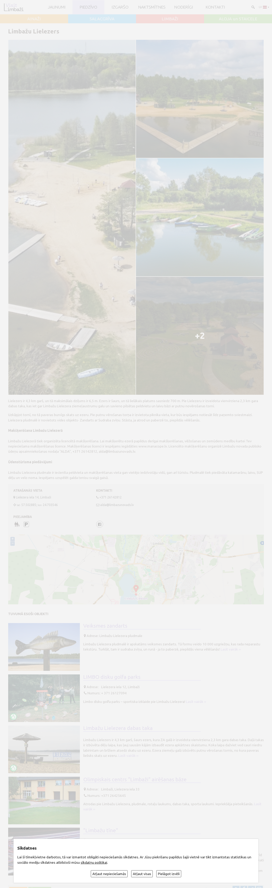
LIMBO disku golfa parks (112, 677)
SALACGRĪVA (102, 19)
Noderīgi (183, 7)
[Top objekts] (13, 716)
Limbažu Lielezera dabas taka (118, 728)
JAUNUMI (57, 7)
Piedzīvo (88, 7)
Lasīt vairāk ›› (231, 649)
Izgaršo (120, 7)
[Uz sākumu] (13, 7)
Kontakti (215, 7)
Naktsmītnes (151, 7)
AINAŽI (34, 19)
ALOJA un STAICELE (238, 19)
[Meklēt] (252, 7)
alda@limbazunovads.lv (117, 505)
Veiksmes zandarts (105, 626)
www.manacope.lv (152, 446)
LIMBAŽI (170, 19)
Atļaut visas (142, 874)
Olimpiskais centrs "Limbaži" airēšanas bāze (135, 779)
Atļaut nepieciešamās (109, 874)
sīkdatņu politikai (94, 862)
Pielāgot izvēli (169, 874)
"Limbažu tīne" (100, 830)
